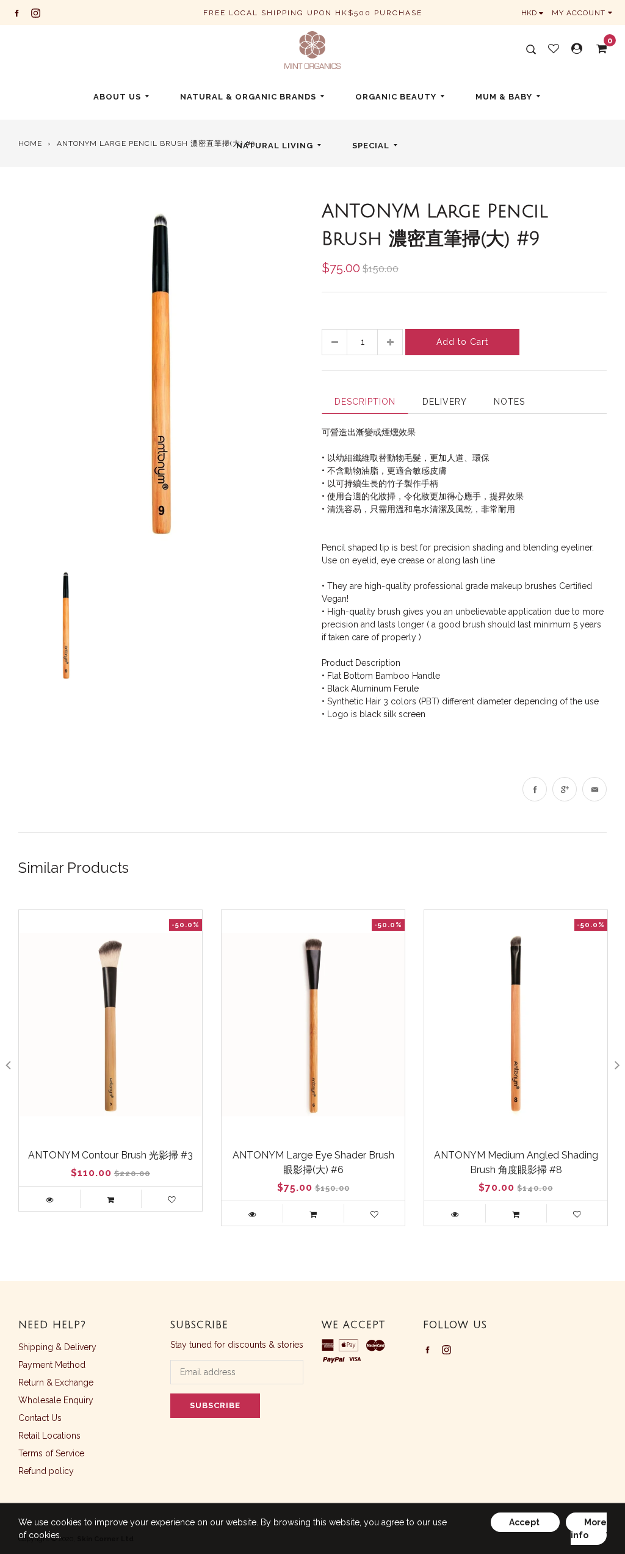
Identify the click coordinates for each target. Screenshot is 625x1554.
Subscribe (215, 1405)
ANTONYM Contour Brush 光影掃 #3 (110, 1155)
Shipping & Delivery (57, 1347)
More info (589, 1528)
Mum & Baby (503, 96)
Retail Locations (49, 1435)
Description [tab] (365, 402)
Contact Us (40, 1418)
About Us (117, 96)
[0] (597, 49)
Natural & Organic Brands (248, 96)
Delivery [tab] (444, 402)
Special (370, 145)
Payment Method (51, 1365)
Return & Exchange (55, 1382)
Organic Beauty (395, 96)
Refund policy (46, 1471)
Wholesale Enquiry (55, 1400)
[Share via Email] (594, 789)
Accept (525, 1522)
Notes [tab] (509, 402)
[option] (160, 376)
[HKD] (535, 13)
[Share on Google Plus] (564, 789)
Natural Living (274, 145)
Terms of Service (51, 1453)
